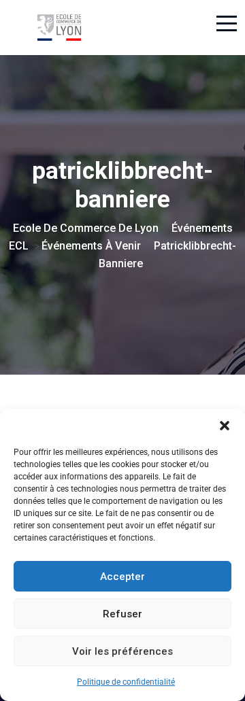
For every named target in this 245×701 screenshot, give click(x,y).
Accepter (122, 576)
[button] (224, 425)
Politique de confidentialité (126, 682)
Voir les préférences (122, 651)
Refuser (122, 614)
